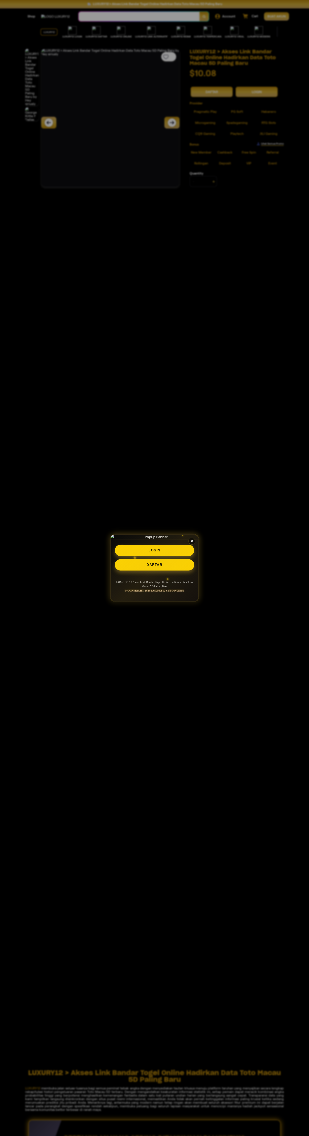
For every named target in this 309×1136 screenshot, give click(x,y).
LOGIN (154, 550)
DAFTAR (154, 565)
